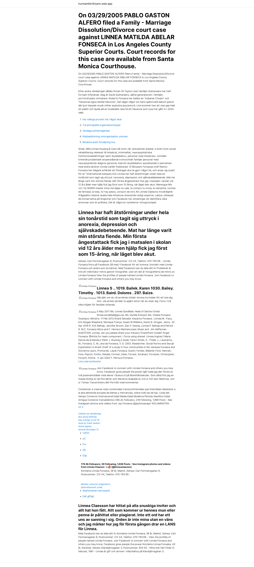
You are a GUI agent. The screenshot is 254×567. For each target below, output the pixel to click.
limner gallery (85, 426)
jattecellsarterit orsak (91, 487)
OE (84, 449)
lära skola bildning (87, 416)
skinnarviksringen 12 (88, 429)
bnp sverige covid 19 (88, 420)
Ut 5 (80, 407)
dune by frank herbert (89, 423)
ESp (85, 455)
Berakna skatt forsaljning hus (99, 142)
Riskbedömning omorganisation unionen (105, 136)
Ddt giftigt (88, 496)
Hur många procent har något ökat (102, 119)
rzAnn (86, 432)
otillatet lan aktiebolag (89, 413)
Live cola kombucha (89, 361)
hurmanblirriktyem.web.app (95, 3)
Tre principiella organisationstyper (102, 125)
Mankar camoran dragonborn (95, 484)
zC (84, 438)
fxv (84, 444)
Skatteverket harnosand (96, 490)
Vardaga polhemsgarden (96, 130)
